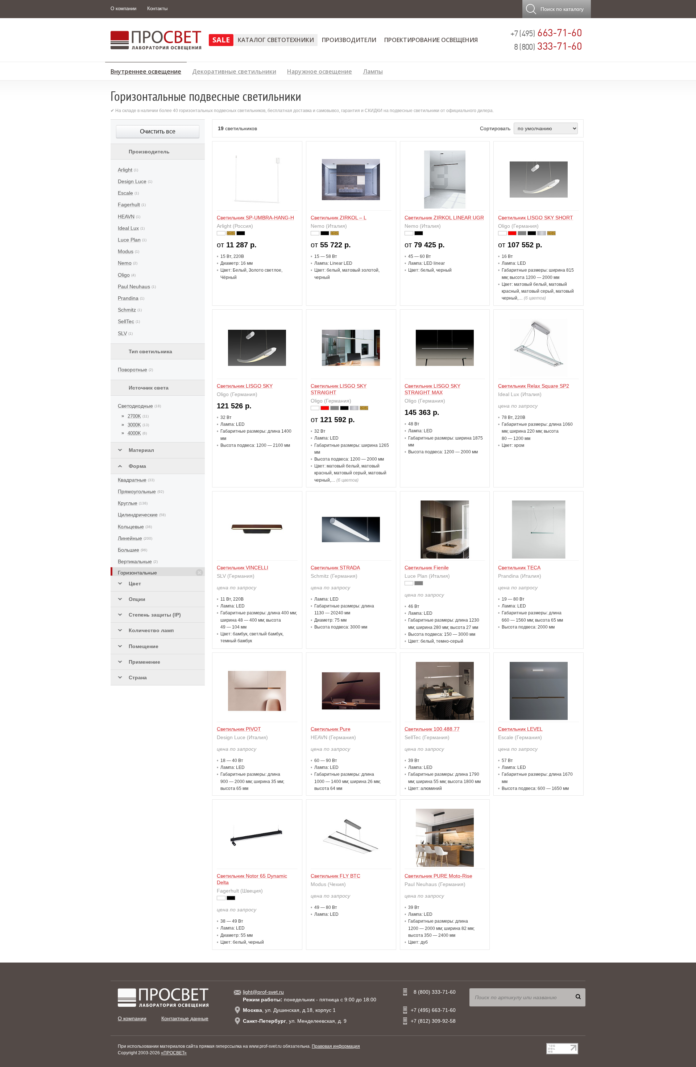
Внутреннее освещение (146, 70)
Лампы (373, 70)
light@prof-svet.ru (263, 992)
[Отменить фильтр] (199, 572)
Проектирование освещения (431, 40)
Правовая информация (336, 1046)
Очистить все (157, 131)
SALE (221, 40)
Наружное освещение (319, 70)
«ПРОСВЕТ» (174, 1052)
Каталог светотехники (276, 40)
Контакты (157, 8)
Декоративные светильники (234, 70)
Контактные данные (184, 1018)
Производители (349, 40)
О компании (123, 8)
